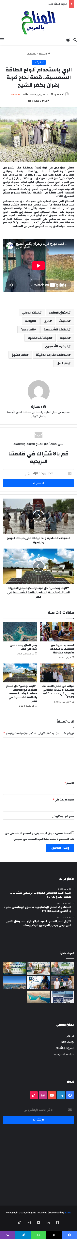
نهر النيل (62, 363)
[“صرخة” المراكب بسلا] (14, 982)
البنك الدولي (30, 313)
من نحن (70, 1035)
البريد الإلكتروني (63, 799)
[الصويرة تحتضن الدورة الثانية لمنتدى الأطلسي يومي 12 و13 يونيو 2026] (38, 982)
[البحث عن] (75, 40)
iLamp (68, 1212)
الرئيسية (43, 53)
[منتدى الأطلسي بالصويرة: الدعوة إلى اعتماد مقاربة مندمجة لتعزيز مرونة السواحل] (62, 982)
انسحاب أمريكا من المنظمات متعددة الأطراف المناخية (62, 649)
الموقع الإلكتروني (63, 816)
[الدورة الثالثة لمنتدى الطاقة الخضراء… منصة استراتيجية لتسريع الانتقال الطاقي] (62, 997)
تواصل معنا (67, 1041)
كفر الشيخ (19, 355)
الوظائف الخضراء (39, 338)
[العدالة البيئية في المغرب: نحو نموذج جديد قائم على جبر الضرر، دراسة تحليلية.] (38, 968)
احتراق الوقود (58, 313)
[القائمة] (2, 40)
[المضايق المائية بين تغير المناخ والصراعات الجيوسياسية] (38, 997)
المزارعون (27, 329)
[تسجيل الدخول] (68, 40)
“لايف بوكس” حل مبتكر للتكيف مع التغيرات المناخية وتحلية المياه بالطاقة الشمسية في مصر (21, 694)
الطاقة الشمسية (56, 329)
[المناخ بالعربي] (38, 22)
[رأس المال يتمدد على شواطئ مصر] (20, 631)
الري (46, 321)
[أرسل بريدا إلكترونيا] (52, 94)
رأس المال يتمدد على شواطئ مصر (23, 647)
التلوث (63, 321)
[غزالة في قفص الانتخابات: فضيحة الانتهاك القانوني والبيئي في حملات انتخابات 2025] (57, 672)
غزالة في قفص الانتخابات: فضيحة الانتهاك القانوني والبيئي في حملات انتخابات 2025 (57, 692)
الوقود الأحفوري (56, 346)
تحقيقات (31, 53)
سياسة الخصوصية (64, 1054)
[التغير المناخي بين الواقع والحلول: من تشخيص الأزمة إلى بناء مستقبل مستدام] (14, 968)
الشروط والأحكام (64, 1048)
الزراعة (29, 321)
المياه (64, 338)
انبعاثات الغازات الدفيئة (52, 355)
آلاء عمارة (59, 94)
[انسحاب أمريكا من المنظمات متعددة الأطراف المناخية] (57, 631)
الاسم (69, 783)
